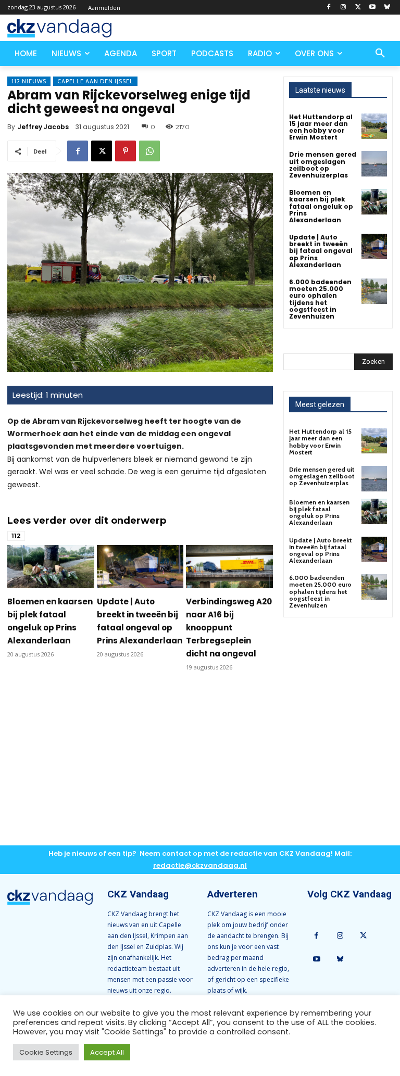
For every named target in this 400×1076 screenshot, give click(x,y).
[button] (380, 53)
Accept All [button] (107, 1052)
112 (16, 535)
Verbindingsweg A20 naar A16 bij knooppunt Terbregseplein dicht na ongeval (229, 627)
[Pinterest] (125, 151)
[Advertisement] (140, 767)
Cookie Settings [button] (45, 1052)
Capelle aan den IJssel (95, 81)
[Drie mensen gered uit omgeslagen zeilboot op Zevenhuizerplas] (374, 163)
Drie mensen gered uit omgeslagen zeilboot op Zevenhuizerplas (322, 165)
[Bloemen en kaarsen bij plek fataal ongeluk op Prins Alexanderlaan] (50, 566)
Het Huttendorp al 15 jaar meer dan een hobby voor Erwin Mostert (321, 127)
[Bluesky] (387, 8)
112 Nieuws (28, 81)
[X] (358, 8)
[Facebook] (329, 8)
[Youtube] (372, 8)
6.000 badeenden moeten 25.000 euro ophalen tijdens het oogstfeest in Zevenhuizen (320, 299)
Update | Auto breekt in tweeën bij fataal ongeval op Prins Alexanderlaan (321, 251)
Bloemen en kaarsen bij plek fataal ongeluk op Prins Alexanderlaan (321, 206)
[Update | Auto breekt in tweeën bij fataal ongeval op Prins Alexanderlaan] (140, 566)
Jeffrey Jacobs (43, 126)
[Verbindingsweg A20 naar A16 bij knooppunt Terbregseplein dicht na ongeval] (229, 566)
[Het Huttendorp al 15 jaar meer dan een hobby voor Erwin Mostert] (374, 126)
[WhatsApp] (149, 151)
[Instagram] (343, 8)
